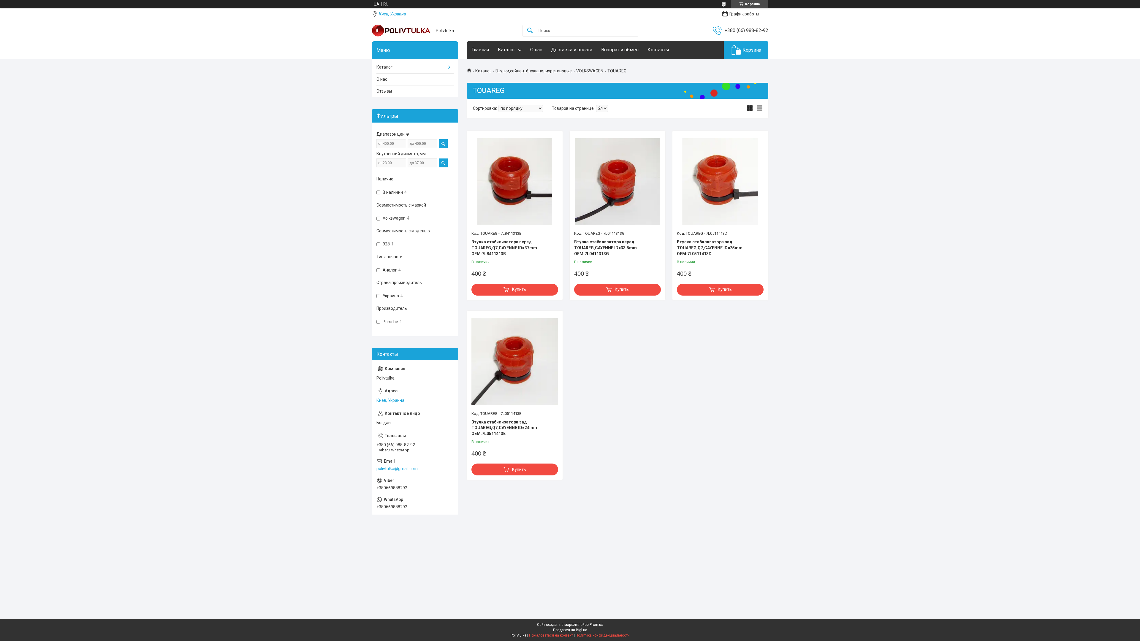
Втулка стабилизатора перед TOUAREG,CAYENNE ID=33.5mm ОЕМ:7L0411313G (605, 247)
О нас (536, 50)
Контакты (658, 50)
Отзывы (384, 91)
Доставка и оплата (571, 50)
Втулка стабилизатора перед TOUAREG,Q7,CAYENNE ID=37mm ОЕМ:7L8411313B (504, 247)
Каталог (506, 50)
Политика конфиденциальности (603, 635)
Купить (519, 289)
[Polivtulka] (401, 31)
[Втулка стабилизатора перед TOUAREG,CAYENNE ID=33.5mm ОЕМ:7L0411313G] (617, 181)
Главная (480, 50)
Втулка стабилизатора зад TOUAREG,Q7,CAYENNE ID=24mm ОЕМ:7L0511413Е (504, 428)
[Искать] (530, 30)
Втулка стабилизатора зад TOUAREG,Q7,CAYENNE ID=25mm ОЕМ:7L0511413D (709, 247)
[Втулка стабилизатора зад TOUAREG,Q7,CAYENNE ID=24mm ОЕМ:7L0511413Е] (514, 361)
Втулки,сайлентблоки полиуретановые (533, 71)
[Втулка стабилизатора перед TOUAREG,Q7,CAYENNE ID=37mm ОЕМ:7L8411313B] (514, 181)
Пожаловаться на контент (551, 635)
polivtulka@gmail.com (397, 468)
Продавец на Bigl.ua (570, 630)
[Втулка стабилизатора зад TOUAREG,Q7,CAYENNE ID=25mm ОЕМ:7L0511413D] (720, 181)
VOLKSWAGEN (589, 71)
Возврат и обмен (620, 50)
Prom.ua (596, 625)
